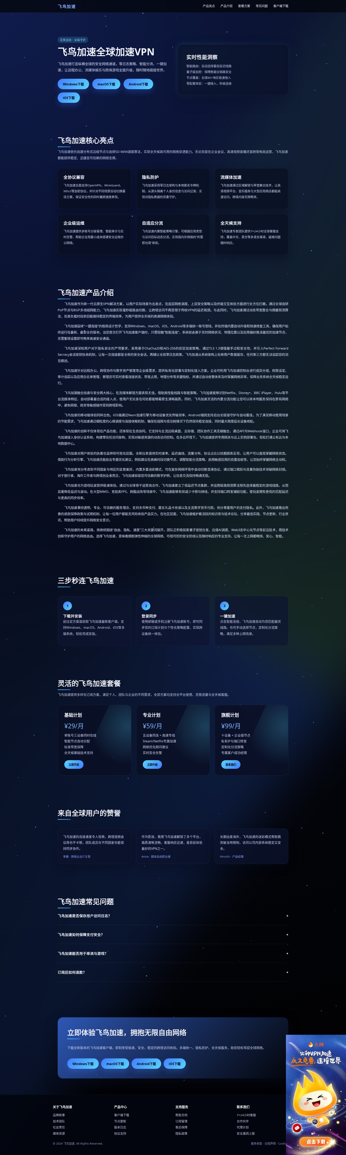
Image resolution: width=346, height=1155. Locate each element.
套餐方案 (244, 6)
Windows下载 (73, 84)
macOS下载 (106, 84)
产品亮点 (209, 6)
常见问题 (262, 6)
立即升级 (152, 764)
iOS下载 (69, 98)
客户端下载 (280, 6)
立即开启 (74, 764)
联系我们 (231, 764)
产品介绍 (226, 6)
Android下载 (138, 84)
